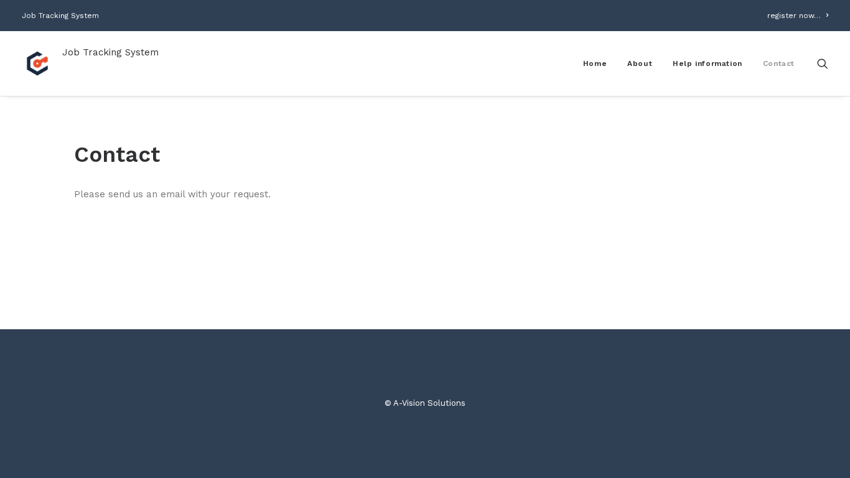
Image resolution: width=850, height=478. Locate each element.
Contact (779, 63)
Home (595, 63)
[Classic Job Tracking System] (37, 63)
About (639, 63)
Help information (707, 63)
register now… (794, 15)
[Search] (822, 63)
